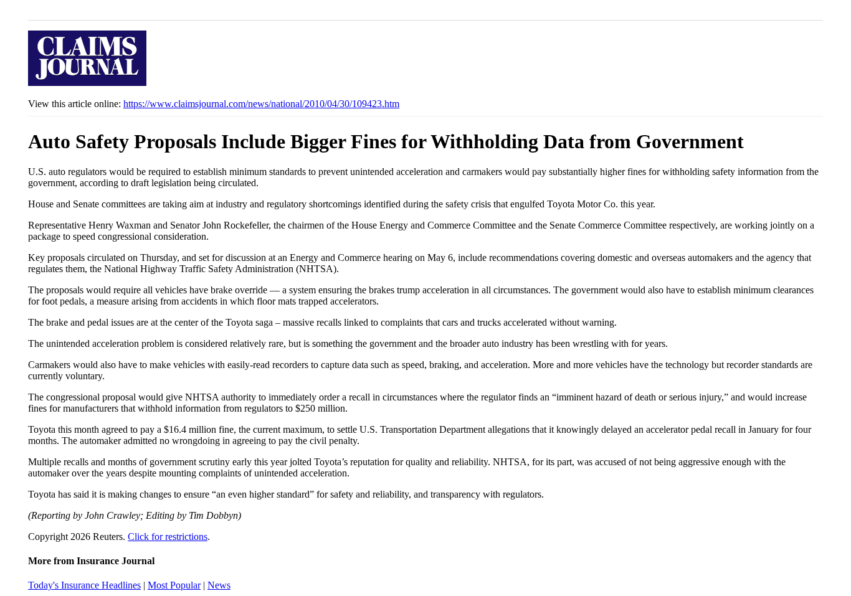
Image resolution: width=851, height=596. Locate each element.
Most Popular (174, 585)
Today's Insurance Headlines (84, 585)
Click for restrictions (167, 536)
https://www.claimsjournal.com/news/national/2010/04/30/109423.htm (261, 103)
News (219, 585)
